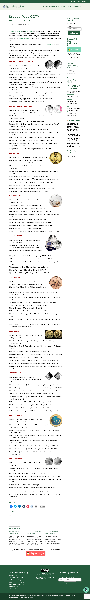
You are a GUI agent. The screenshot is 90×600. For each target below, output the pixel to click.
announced (29, 31)
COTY (23, 24)
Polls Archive (71, 116)
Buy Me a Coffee (72, 53)
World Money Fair (48, 44)
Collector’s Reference (74, 6)
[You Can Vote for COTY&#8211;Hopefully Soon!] (18, 538)
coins (19, 24)
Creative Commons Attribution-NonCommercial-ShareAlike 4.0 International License (45, 577)
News (63, 6)
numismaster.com (24, 38)
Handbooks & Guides (50, 6)
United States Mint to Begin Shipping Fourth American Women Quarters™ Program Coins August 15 (73, 126)
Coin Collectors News (17, 582)
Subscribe (74, 33)
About (79, 1)
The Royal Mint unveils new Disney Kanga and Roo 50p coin (73, 144)
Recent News (75, 121)
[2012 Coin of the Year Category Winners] (54, 538)
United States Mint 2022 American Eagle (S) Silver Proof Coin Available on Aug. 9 (74, 136)
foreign (27, 24)
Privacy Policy (14, 589)
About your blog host (17, 580)
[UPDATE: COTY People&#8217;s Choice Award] (36, 538)
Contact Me (14, 587)
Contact (84, 1)
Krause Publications (15, 31)
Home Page (14, 575)
